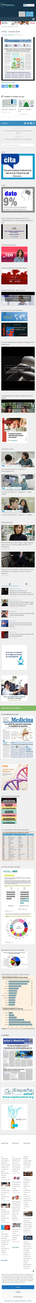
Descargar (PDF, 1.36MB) (8, 82)
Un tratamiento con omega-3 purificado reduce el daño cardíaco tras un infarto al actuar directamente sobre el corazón (5, 1167)
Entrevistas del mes (15, 589)
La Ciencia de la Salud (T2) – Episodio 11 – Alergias (16, 515)
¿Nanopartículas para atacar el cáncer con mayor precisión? (16, 1186)
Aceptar (18, 1287)
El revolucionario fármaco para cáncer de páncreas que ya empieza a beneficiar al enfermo (21, 625)
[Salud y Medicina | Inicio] (18, 5)
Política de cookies (8, 1300)
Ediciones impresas (7, 27)
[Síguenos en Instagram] (34, 123)
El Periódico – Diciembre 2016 (24, 110)
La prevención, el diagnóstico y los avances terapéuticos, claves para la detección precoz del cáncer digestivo (16, 1209)
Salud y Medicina (8, 35)
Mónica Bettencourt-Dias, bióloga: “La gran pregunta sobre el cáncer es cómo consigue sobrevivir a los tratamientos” (17, 544)
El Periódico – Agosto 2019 (8, 109)
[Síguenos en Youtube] (31, 123)
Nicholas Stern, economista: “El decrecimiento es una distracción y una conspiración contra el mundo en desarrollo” (17, 571)
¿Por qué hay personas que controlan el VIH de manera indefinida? (21, 635)
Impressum (29, 1300)
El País (16, 27)
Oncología (12, 621)
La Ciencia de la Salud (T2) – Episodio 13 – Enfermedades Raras (14, 470)
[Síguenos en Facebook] (25, 123)
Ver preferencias (18, 1297)
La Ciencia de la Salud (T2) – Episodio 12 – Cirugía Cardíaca (16, 493)
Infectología (13, 632)
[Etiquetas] (26, 584)
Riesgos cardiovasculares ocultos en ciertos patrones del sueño (5, 1193)
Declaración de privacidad (20, 1300)
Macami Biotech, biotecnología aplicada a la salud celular (27, 1161)
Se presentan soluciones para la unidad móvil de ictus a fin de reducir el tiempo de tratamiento (27, 1224)
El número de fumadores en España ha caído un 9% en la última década (22, 614)
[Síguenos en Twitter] (28, 123)
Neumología (13, 611)
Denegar (18, 1292)
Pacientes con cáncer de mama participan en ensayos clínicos (16, 1234)
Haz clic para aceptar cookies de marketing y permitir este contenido (18, 298)
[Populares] (9, 584)
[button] (33, 1271)
